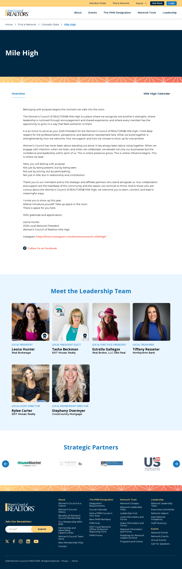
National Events (159, 533)
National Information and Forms (131, 530)
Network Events (159, 536)
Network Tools (147, 12)
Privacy (64, 561)
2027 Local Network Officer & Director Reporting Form (100, 529)
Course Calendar (98, 509)
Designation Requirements (97, 504)
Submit (42, 529)
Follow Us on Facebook (42, 248)
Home (9, 24)
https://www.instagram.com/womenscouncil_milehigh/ (71, 236)
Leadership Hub (128, 513)
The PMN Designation (117, 12)
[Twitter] (7, 541)
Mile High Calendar (157, 93)
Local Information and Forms (132, 518)
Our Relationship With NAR (70, 523)
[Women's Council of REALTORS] (17, 12)
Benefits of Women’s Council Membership (69, 517)
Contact (62, 546)
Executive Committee (162, 509)
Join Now (157, 3)
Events (92, 12)
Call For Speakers (160, 544)
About (78, 12)
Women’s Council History (67, 510)
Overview (18, 93)
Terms (75, 561)
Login (172, 3)
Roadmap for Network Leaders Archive (132, 536)
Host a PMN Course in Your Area (100, 514)
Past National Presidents (158, 518)
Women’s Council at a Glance (69, 504)
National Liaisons (159, 513)
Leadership (170, 12)
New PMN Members (100, 519)
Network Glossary (129, 503)
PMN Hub (94, 523)
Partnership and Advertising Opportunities (67, 530)
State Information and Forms (132, 524)
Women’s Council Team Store (70, 537)
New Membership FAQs (70, 543)
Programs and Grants (131, 541)
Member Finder (97, 3)
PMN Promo (95, 535)
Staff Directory (159, 523)
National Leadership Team (161, 504)
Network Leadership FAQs (131, 508)
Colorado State (50, 24)
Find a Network (121, 3)
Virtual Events (158, 540)
